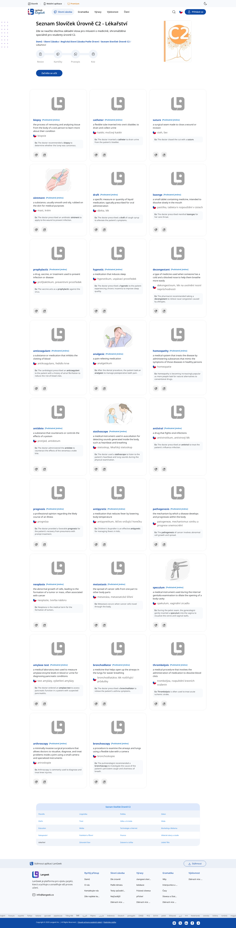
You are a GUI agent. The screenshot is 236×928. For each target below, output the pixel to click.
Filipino (93, 916)
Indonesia (111, 916)
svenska (206, 916)
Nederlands (195, 916)
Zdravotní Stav (84, 842)
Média (81, 828)
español (21, 916)
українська (58, 916)
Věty (164, 879)
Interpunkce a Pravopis (170, 885)
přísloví (139, 896)
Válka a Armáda (126, 821)
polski (163, 916)
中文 (148, 916)
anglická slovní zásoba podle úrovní (80, 41)
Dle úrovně (115, 879)
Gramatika (168, 872)
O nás (87, 885)
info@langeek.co (45, 894)
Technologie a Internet (128, 828)
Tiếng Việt (69, 916)
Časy (165, 890)
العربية (84, 916)
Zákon (163, 814)
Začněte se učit (49, 73)
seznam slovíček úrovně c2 (115, 41)
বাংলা (186, 916)
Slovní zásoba (51, 41)
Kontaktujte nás (91, 890)
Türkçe (29, 916)
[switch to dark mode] (205, 3)
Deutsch (121, 916)
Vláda (163, 821)
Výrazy (139, 872)
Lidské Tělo (165, 842)
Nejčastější (115, 896)
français (11, 916)
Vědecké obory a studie (170, 835)
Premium (75, 3)
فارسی (101, 916)
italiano (38, 916)
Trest (81, 821)
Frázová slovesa (143, 890)
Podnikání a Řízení (86, 835)
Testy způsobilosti (118, 890)
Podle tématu (116, 885)
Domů (39, 41)
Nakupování (42, 835)
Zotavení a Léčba (126, 842)
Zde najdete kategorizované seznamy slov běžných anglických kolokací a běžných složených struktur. (92, 896)
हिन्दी (77, 916)
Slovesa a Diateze (170, 896)
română (224, 916)
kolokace (140, 885)
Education (42, 828)
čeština (215, 916)
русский (47, 916)
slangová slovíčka (144, 879)
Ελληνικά (172, 916)
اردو (180, 916)
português (131, 916)
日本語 (140, 916)
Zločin (40, 821)
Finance (123, 835)
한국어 (155, 916)
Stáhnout (197, 863)
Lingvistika (83, 814)
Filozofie (41, 814)
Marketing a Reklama (169, 828)
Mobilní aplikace (54, 3)
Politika (123, 814)
